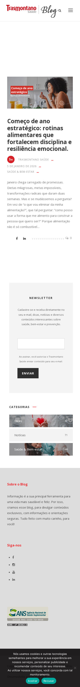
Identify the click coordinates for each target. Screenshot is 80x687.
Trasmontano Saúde (33, 159)
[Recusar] (75, 668)
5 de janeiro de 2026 (22, 166)
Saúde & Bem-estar (20, 172)
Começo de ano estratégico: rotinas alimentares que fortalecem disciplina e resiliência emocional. (39, 134)
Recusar (48, 680)
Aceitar (32, 680)
